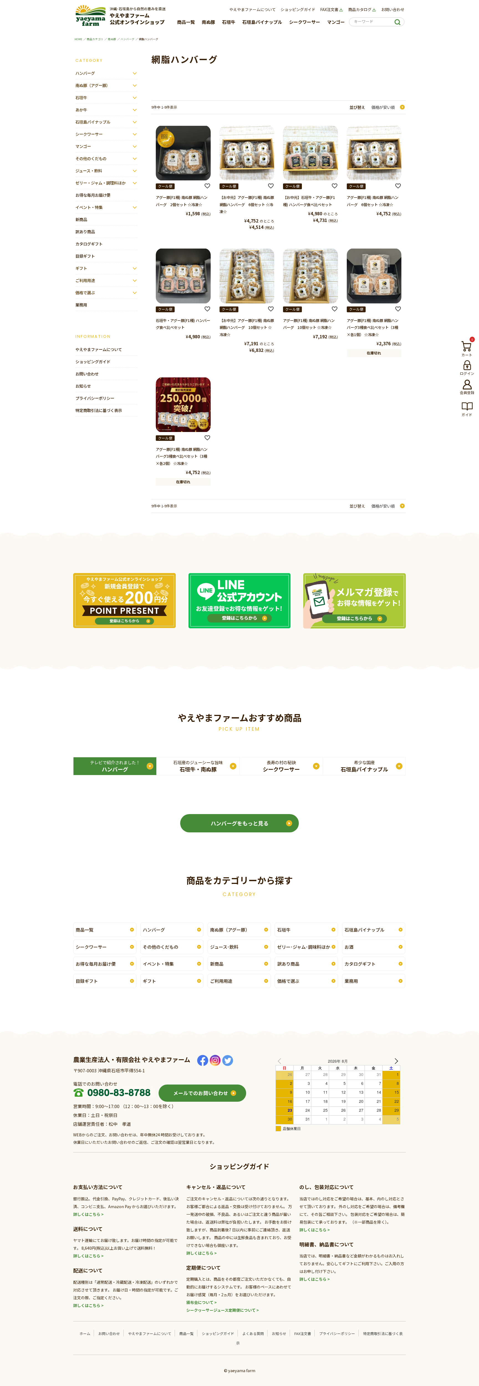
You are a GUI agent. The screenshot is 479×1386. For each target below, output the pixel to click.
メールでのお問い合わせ (200, 1093)
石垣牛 (228, 22)
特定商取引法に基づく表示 (98, 410)
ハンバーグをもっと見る (240, 823)
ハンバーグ (127, 39)
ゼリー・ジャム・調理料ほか (100, 183)
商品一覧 (186, 22)
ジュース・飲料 (88, 170)
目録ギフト (85, 256)
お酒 (349, 946)
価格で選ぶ (85, 292)
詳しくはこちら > (88, 1214)
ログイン (467, 373)
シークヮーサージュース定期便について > (222, 1310)
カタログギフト (89, 244)
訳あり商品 (85, 231)
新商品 (81, 219)
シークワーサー (304, 22)
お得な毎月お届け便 (92, 195)
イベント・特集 (89, 207)
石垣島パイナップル (262, 22)
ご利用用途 (85, 280)
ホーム (85, 1333)
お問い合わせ (392, 9)
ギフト (81, 268)
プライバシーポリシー (94, 398)
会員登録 (467, 392)
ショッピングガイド (298, 9)
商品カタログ (359, 9)
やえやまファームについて (252, 9)
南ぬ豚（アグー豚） (92, 85)
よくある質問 (253, 1333)
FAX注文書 (329, 9)
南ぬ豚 (208, 22)
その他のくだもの (90, 158)
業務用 (81, 305)
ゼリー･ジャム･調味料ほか (303, 946)
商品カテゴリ (95, 39)
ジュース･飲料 (224, 946)
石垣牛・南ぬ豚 (198, 766)
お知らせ (83, 386)
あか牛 (81, 109)
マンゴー (336, 22)
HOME (78, 39)
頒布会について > (201, 1302)
